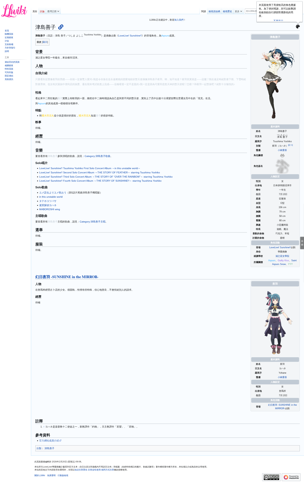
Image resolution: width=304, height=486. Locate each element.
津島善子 (49, 448)
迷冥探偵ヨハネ (47, 205)
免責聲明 (51, 475)
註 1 (290, 145)
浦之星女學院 (282, 256)
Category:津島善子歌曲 (97, 156)
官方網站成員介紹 (49, 440)
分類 (38, 448)
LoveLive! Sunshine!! (280, 247)
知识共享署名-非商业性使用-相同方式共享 (94, 470)
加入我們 (178, 19)
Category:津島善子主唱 (92, 221)
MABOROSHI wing (49, 209)
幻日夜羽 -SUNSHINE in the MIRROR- (66, 276)
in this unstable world (51, 196)
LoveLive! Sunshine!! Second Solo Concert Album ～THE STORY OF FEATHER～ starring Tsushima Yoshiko (99, 172)
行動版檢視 (63, 475)
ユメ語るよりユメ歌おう (52, 192)
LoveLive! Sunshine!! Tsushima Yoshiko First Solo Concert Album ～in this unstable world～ (89, 168)
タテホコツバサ (47, 201)
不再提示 (278, 20)
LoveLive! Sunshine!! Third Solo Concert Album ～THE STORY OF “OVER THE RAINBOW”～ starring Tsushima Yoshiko (106, 176)
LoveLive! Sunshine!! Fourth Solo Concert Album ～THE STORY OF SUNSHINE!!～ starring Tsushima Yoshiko (100, 180)
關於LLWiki (39, 475)
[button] (53, 10)
